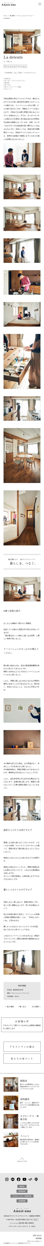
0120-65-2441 (26, 1223)
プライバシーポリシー (34, 1241)
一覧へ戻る (22, 1006)
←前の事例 (9, 1006)
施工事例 (12, 15)
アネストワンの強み (22, 1046)
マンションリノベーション (24, 15)
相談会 (22, 1186)
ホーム (5, 15)
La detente (7, 18)
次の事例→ (37, 1006)
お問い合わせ (37, 1235)
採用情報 (22, 1201)
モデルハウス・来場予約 (22, 1196)
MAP (36, 1219)
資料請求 (22, 1191)
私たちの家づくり (22, 1058)
